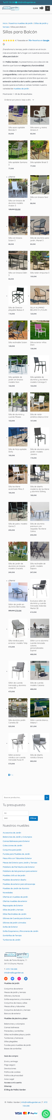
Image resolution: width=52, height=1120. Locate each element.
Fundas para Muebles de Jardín (16, 854)
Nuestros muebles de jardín (21, 23)
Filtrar (33, 818)
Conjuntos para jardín (12, 850)
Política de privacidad (13, 1076)
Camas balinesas (11, 1027)
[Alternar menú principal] (47, 8)
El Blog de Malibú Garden (15, 1090)
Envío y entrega (11, 1061)
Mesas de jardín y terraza (15, 992)
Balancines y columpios (14, 1024)
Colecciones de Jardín (12, 846)
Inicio (5, 23)
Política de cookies (12, 1072)
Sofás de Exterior (10, 927)
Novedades (8, 893)
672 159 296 (10, 2)
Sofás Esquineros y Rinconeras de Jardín (20, 931)
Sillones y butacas (12, 996)
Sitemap (8, 1086)
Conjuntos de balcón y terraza (17, 1010)
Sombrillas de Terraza (12, 936)
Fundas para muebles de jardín (17, 1045)
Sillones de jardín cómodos (14, 923)
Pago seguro (9, 1065)
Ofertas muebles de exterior (15, 901)
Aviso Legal (9, 1079)
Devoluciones (10, 1069)
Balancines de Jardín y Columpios (17, 837)
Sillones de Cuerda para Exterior (17, 918)
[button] (46, 1114)
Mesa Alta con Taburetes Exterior (17, 858)
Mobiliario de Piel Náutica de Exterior (19, 867)
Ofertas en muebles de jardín (15, 897)
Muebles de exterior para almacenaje (19, 884)
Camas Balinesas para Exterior (16, 841)
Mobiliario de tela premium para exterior (20, 871)
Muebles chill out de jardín (14, 876)
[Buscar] (47, 797)
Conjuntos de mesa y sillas (15, 1003)
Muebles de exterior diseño (14, 880)
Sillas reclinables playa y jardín (17, 1035)
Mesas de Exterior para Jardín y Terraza (20, 863)
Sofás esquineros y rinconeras (17, 999)
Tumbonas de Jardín (11, 940)
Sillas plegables (11, 1042)
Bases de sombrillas (12, 1049)
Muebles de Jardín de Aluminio (16, 888)
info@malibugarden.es (26, 2)
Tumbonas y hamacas (13, 1038)
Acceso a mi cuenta (12, 1083)
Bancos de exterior (12, 1014)
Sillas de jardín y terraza (13, 910)
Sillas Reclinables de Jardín (14, 914)
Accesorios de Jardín (12, 833)
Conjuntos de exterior (13, 989)
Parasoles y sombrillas (14, 1031)
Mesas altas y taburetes (14, 1006)
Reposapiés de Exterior (13, 906)
